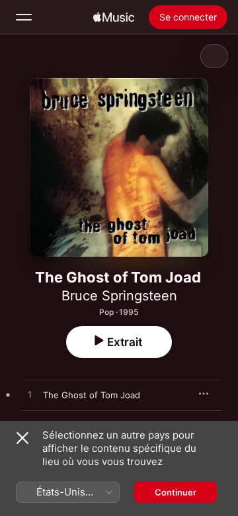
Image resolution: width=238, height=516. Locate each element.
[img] (113, 17)
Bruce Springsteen (119, 296)
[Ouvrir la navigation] (23, 17)
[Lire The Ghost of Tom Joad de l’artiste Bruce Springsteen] (30, 395)
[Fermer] (22, 438)
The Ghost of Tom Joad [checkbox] (91, 395)
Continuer (175, 492)
